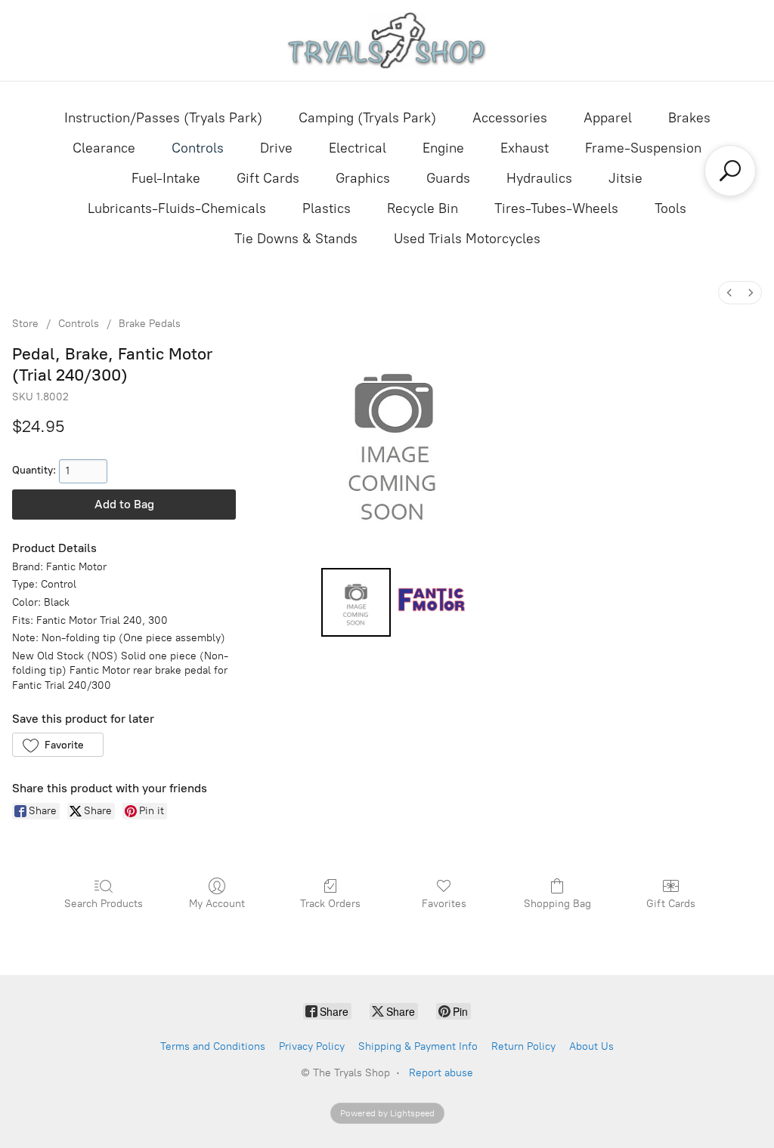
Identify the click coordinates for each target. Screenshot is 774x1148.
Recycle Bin (422, 208)
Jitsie (625, 178)
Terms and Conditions (212, 1046)
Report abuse (441, 1072)
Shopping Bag (557, 903)
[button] (58, 745)
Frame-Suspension (643, 148)
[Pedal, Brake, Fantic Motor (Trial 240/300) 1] (431, 602)
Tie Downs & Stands (296, 238)
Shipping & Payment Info (418, 1046)
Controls (198, 148)
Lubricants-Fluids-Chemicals (177, 208)
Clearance (104, 148)
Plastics (326, 208)
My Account (217, 903)
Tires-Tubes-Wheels (556, 208)
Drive (276, 148)
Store (25, 323)
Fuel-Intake (166, 178)
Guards (448, 178)
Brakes (689, 118)
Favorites (444, 903)
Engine (443, 148)
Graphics (363, 178)
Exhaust (524, 148)
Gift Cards (268, 178)
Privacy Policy (312, 1046)
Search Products (103, 903)
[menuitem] (729, 293)
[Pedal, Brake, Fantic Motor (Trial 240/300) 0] (356, 602)
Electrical (357, 148)
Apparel (608, 118)
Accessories (509, 118)
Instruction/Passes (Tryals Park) (163, 118)
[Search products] (730, 170)
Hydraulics (539, 178)
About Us (591, 1046)
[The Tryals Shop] (387, 40)
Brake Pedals (150, 323)
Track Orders (330, 903)
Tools (670, 208)
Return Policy (523, 1046)
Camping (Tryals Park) (367, 118)
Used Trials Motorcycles (467, 238)
